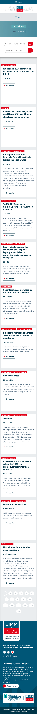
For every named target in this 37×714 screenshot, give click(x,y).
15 (25, 605)
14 (18, 605)
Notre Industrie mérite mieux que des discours (17, 548)
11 (30, 599)
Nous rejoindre (12, 686)
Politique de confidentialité (27, 709)
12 (5, 605)
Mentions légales (16, 709)
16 (31, 605)
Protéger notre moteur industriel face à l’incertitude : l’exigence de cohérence (17, 157)
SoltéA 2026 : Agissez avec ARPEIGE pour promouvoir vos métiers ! (18, 206)
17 (19, 611)
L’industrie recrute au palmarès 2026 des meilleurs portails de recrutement (18, 335)
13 (12, 605)
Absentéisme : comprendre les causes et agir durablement (17, 291)
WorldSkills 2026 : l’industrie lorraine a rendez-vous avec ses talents (18, 71)
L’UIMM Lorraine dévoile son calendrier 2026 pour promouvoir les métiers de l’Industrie (17, 465)
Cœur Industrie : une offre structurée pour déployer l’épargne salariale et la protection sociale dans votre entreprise (17, 252)
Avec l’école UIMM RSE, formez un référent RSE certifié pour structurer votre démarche (18, 114)
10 (23, 599)
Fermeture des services (14, 504)
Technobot (8, 418)
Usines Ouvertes (11, 375)
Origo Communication (21, 711)
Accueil (15, 31)
